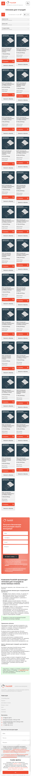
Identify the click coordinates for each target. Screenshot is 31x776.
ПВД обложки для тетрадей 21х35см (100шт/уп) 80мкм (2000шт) (20, 289)
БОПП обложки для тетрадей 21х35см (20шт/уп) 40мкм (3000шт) (22, 152)
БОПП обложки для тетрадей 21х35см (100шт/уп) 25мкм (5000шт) (6, 50)
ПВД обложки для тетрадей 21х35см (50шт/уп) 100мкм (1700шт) (8, 391)
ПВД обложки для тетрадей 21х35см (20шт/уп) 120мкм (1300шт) (8, 425)
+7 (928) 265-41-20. (23, 670)
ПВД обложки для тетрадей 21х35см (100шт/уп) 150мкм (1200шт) (6, 459)
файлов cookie (17, 763)
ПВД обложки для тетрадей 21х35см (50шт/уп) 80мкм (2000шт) (22, 323)
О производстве (5, 698)
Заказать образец (8, 65)
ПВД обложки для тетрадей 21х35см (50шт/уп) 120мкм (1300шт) (22, 425)
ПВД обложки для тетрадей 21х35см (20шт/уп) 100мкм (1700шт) (22, 356)
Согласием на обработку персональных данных (15, 750)
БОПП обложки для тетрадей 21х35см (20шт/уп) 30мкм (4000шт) (8, 118)
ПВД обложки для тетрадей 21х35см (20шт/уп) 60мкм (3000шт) (22, 254)
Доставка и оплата (6, 702)
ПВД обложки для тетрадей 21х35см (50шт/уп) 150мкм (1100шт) (8, 493)
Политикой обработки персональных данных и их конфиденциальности (15, 569)
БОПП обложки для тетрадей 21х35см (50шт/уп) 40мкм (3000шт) (8, 186)
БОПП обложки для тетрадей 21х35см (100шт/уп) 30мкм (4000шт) (21, 84)
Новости (3, 709)
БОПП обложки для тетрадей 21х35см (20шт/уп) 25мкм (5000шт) (22, 49)
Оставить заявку (10, 556)
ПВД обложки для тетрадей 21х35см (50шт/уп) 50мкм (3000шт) (22, 221)
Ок (15, 772)
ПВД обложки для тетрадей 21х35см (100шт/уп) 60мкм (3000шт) (6, 255)
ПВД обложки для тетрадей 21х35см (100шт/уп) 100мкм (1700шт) (6, 357)
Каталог (3, 700)
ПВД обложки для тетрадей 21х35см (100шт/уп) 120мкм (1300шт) (20, 392)
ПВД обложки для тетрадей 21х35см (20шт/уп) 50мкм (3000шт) (8, 221)
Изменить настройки (17, 769)
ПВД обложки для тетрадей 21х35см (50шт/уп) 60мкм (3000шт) (8, 289)
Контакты (3, 711)
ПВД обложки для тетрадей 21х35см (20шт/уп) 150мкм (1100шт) (22, 459)
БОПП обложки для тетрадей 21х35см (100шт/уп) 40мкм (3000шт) (6, 152)
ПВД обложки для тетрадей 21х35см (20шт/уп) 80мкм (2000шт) (8, 323)
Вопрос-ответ (4, 705)
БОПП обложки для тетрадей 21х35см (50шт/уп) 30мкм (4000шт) (22, 118)
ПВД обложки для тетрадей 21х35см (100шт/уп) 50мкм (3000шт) (20, 187)
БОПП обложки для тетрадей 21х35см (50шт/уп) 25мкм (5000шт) (8, 84)
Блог (2, 707)
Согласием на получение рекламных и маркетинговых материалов (16, 566)
